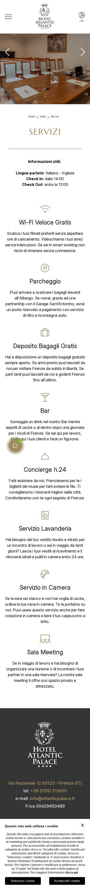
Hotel (43, 116)
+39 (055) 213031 (48, 790)
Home (31, 116)
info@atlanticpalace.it (52, 798)
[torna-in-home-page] (45, 17)
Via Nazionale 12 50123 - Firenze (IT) (45, 783)
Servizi (55, 116)
